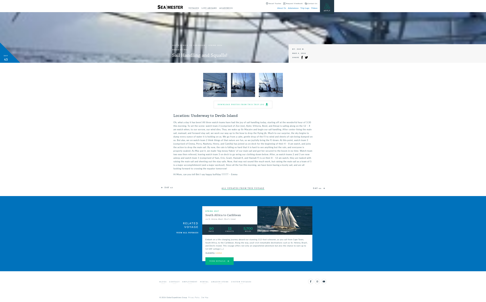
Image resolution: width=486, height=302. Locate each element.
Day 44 (317, 188)
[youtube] (324, 281)
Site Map (204, 297)
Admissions (293, 8)
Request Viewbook (294, 3)
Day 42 (169, 187)
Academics (226, 8)
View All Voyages (187, 232)
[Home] (170, 8)
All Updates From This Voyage (243, 188)
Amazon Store (220, 282)
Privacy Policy (194, 297)
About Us (281, 8)
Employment (190, 282)
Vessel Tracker (275, 3)
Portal (204, 282)
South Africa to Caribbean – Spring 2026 (197, 45)
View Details (217, 261)
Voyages (194, 8)
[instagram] (317, 281)
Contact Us (312, 3)
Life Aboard (209, 8)
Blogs (163, 282)
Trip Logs (304, 8)
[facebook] (310, 281)
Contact (174, 282)
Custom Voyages (241, 282)
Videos (314, 8)
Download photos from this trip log (241, 105)
